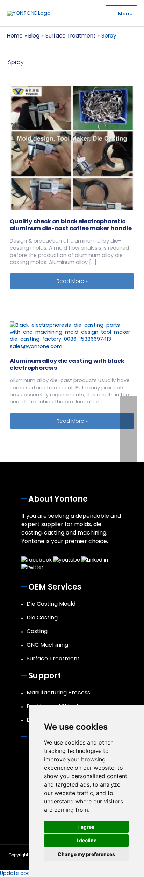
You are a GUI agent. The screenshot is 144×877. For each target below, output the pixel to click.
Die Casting (42, 617)
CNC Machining (47, 645)
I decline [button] (86, 840)
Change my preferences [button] (86, 854)
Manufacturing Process (58, 692)
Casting (37, 631)
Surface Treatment (53, 658)
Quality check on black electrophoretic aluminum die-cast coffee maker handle (71, 224)
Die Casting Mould (51, 604)
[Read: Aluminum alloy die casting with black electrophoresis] (72, 335)
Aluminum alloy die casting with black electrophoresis (67, 364)
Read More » (95, 281)
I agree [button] (86, 827)
